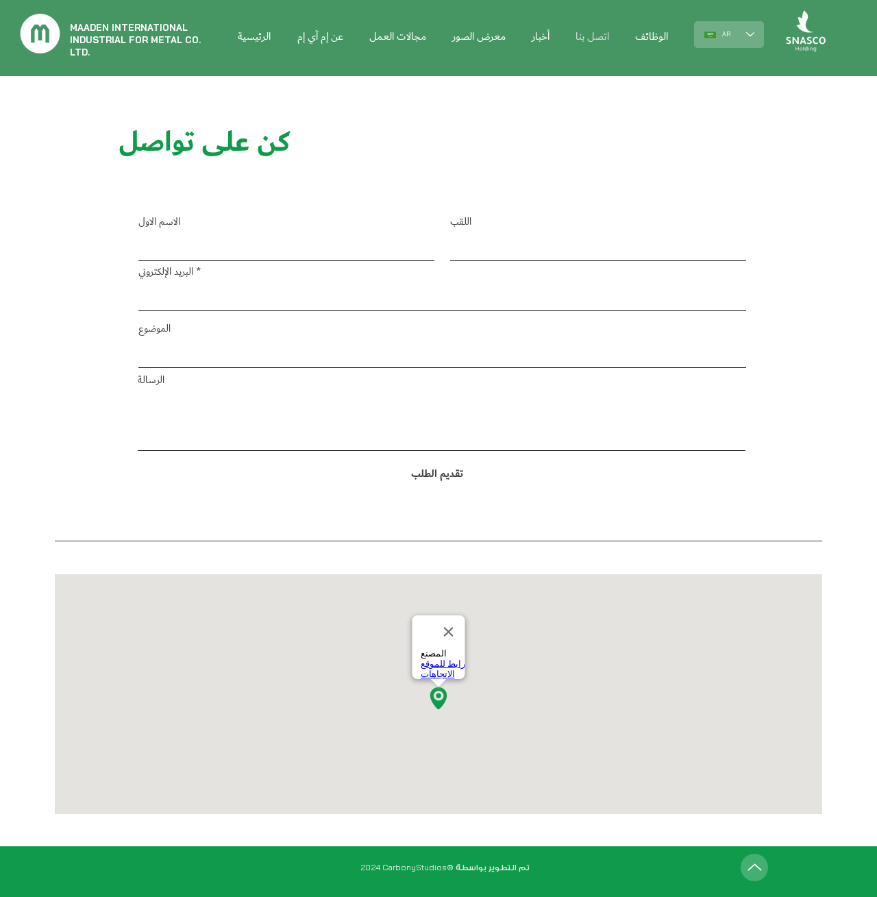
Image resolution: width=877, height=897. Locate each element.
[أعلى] (754, 867)
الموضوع (154, 329)
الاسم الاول (159, 222)
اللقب (460, 222)
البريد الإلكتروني (165, 272)
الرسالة (151, 381)
